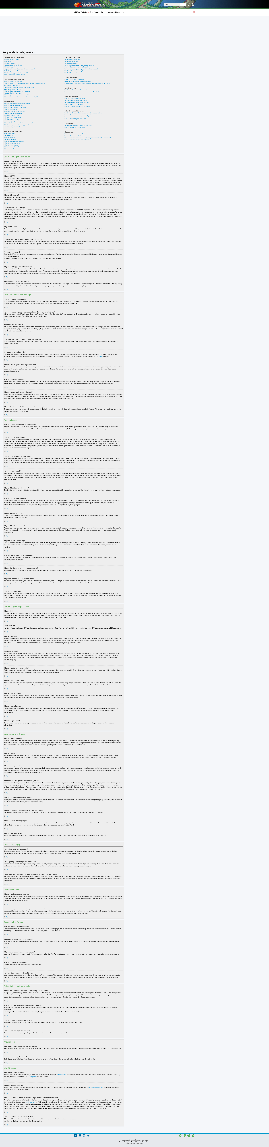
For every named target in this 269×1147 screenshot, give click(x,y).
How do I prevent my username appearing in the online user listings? (24, 83)
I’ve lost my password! (11, 71)
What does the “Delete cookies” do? (15, 75)
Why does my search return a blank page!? (77, 102)
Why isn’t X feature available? (73, 136)
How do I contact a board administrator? (77, 140)
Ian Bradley (134, 1140)
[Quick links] (194, 12)
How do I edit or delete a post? (13, 105)
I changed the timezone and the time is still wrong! (19, 87)
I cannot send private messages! (74, 79)
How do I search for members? (74, 104)
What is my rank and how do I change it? (16, 95)
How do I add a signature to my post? (15, 107)
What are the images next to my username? (17, 91)
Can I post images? (10, 139)
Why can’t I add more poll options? (14, 111)
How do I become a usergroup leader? (76, 67)
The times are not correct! (12, 85)
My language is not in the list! (13, 89)
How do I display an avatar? (12, 93)
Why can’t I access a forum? (12, 115)
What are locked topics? (11, 147)
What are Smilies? (9, 137)
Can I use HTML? (9, 135)
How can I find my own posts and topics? (77, 106)
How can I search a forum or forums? (76, 98)
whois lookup (30, 1102)
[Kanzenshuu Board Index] (91, 4)
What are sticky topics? (11, 145)
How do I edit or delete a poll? (13, 113)
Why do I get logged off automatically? (16, 73)
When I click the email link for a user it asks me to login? (21, 97)
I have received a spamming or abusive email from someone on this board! (87, 83)
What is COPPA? (9, 61)
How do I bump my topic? (12, 127)
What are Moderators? (71, 61)
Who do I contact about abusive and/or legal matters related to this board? (88, 138)
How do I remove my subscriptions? (75, 119)
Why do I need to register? (12, 59)
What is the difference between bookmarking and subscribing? (84, 113)
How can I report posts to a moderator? (16, 121)
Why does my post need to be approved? (16, 125)
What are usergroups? (71, 63)
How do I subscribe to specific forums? (77, 117)
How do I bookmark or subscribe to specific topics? (80, 115)
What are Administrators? (72, 59)
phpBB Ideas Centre (96, 1087)
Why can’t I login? (9, 67)
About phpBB (32, 1077)
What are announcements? (12, 143)
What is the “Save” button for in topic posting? (18, 123)
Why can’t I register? (10, 63)
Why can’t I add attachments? (13, 117)
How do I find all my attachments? (75, 127)
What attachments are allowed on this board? (79, 125)
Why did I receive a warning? (12, 119)
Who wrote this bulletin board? (74, 134)
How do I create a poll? (11, 109)
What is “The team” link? (72, 73)
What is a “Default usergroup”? (74, 71)
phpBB (100, 356)
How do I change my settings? (13, 81)
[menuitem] (189, 4)
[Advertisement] (134, 31)
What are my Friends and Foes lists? (76, 90)
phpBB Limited (61, 1075)
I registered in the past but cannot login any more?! (19, 69)
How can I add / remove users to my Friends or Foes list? (82, 92)
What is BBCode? (9, 133)
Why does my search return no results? (76, 100)
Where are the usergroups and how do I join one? (79, 65)
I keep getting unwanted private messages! (78, 81)
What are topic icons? (10, 149)
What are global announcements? (14, 141)
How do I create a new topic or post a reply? (17, 103)
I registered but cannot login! (13, 65)
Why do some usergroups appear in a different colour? (81, 69)
